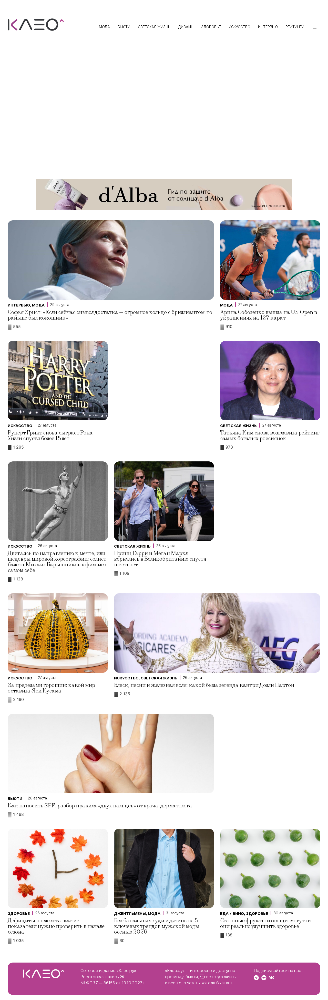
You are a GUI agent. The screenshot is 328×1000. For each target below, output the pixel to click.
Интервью (19, 305)
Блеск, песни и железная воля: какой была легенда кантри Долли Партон (204, 685)
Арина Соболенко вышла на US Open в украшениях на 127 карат (268, 315)
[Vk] (271, 977)
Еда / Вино (232, 913)
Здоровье (19, 913)
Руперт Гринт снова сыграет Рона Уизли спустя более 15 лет (50, 435)
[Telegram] (256, 977)
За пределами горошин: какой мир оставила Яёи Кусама (51, 688)
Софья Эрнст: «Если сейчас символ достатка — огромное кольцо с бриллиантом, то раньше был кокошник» (110, 315)
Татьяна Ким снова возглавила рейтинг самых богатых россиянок (269, 435)
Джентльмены (130, 913)
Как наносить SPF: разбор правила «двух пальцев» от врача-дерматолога (100, 805)
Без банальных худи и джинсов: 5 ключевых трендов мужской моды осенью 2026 (156, 926)
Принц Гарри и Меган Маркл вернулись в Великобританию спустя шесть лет (160, 559)
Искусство (20, 425)
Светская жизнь (238, 425)
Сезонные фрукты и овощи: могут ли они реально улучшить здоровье (265, 923)
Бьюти (15, 798)
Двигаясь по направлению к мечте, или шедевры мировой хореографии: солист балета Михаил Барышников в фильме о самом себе (58, 562)
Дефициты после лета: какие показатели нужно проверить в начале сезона (56, 926)
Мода (38, 305)
